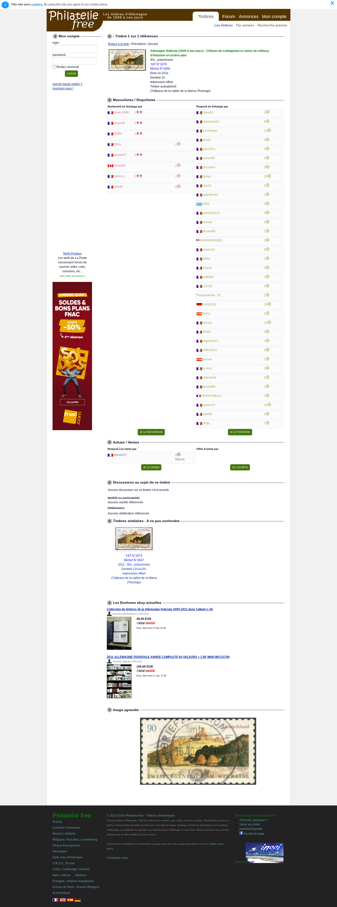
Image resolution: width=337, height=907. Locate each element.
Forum (228, 16)
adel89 (207, 414)
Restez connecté (67, 67)
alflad (206, 258)
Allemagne (60, 851)
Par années (245, 25)
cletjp (206, 423)
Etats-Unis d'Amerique (67, 857)
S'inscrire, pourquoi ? (253, 820)
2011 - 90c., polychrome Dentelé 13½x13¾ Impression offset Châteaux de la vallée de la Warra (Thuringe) (134, 573)
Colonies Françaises (66, 827)
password (59, 55)
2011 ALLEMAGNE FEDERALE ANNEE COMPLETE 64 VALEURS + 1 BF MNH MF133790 (168, 657)
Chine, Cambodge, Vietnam (71, 869)
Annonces (249, 16)
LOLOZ (207, 286)
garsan (207, 359)
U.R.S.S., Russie (64, 863)
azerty (207, 140)
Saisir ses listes (249, 824)
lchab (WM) (121, 112)
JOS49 (118, 187)
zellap (207, 176)
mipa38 (208, 112)
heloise (207, 222)
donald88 (209, 231)
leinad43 (120, 165)
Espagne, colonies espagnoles (73, 881)
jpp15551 (209, 149)
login (56, 42)
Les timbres (223, 25)
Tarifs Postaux (72, 253)
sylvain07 (120, 155)
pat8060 (208, 277)
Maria (206, 313)
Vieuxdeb (209, 167)
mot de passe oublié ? (67, 84)
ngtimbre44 (210, 194)
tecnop (207, 322)
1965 (206, 204)
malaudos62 (211, 121)
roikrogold (209, 377)
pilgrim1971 (211, 341)
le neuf (207, 368)
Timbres (206, 16)
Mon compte (274, 16)
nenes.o (119, 176)
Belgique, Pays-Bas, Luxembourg (75, 839)
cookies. (37, 4)
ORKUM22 (210, 350)
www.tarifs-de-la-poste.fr (72, 276)
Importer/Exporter (250, 829)
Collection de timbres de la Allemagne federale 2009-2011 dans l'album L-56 (160, 609)
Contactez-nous (117, 858)
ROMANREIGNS (211, 240)
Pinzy (117, 144)
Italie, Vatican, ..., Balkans (69, 875)
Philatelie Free (75, 20)
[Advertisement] (72, 172)
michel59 (209, 158)
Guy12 (207, 185)
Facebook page (253, 833)
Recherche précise (272, 25)
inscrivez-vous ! (63, 88)
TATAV (118, 133)
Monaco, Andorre (64, 833)
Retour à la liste (118, 44)
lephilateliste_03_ (210, 295)
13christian (210, 130)
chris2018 (209, 304)
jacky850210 (211, 213)
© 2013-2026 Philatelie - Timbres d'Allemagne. (141, 815)
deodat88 (209, 386)
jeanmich (209, 249)
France (57, 821)
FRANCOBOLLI (211, 396)
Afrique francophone (66, 845)
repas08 (119, 123)
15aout (207, 268)
